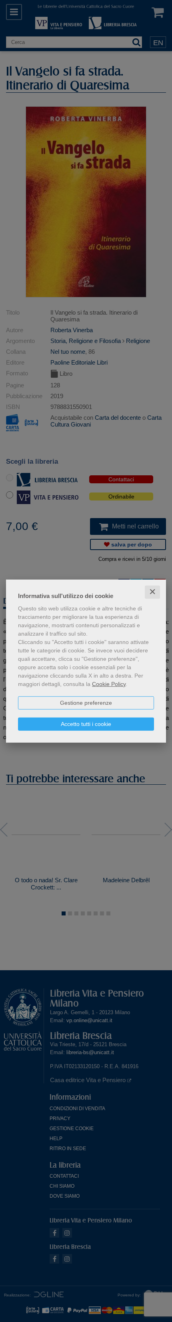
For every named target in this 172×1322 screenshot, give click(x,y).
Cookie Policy (109, 684)
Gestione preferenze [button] (86, 703)
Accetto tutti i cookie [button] (86, 724)
